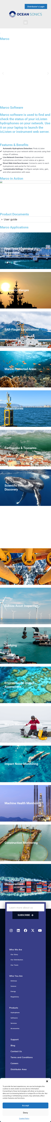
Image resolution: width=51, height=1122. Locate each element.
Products (13, 1007)
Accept (25, 1105)
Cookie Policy (24, 1118)
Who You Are (15, 975)
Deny (25, 1112)
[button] (47, 1081)
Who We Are (15, 949)
